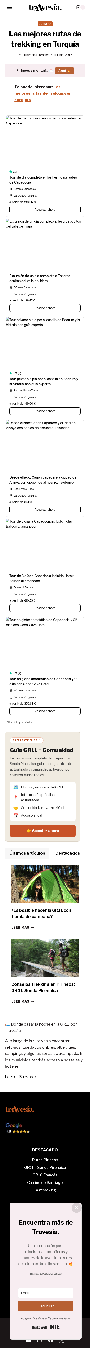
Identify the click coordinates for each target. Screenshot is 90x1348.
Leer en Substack (20, 1076)
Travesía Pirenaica (36, 55)
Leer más (22, 927)
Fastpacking (45, 1190)
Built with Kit (46, 1327)
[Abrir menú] (9, 7)
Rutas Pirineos (45, 1160)
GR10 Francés (45, 1175)
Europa (45, 23)
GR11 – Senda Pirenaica (45, 1167)
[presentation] (45, 884)
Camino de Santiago (45, 1182)
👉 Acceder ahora (42, 830)
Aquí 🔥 (64, 70)
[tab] (27, 853)
